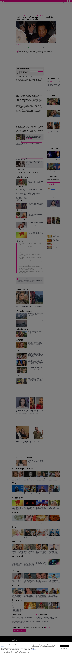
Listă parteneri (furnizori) (34, 649)
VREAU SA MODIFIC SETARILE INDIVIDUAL (64, 648)
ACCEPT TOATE (64, 646)
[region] (36, 648)
